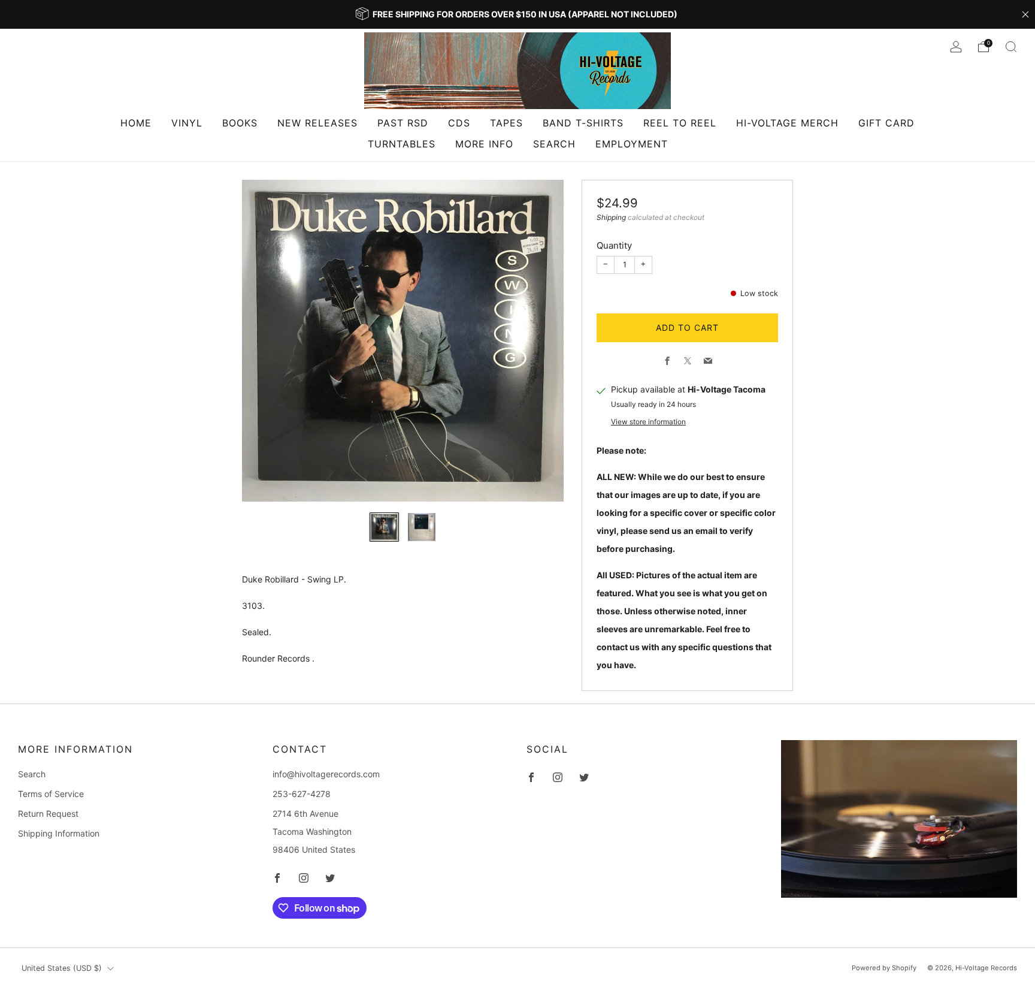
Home (136, 123)
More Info (484, 144)
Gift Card (886, 123)
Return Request (48, 813)
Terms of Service (51, 794)
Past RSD (402, 123)
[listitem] (517, 14)
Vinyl (186, 123)
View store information (648, 421)
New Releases (317, 123)
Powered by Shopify (884, 968)
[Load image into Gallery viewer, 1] (384, 527)
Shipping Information (58, 833)
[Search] (1011, 47)
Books (240, 123)
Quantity (614, 245)
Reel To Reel (679, 123)
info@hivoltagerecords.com (326, 774)
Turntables (401, 144)
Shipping (611, 217)
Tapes (506, 123)
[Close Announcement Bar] (1025, 14)
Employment (631, 144)
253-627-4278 (302, 794)
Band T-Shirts (583, 123)
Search (554, 144)
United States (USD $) (62, 968)
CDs (459, 123)
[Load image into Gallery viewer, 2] (422, 527)
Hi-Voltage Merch (787, 123)
